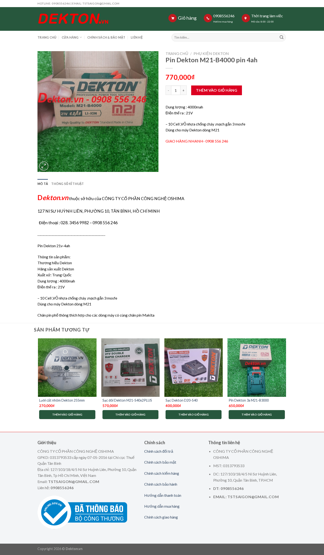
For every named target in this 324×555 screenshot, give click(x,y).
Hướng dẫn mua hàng (162, 506)
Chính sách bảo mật (160, 462)
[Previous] (38, 381)
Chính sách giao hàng (161, 517)
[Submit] (282, 37)
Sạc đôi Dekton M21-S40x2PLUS (127, 400)
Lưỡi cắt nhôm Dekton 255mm (62, 400)
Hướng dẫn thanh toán (162, 495)
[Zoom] (43, 166)
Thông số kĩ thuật (67, 184)
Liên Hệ (137, 37)
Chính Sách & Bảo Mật (106, 37)
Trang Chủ (46, 37)
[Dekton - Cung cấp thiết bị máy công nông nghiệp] (96, 19)
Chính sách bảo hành (160, 484)
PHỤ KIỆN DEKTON (211, 53)
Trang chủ (177, 53)
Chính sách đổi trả (158, 451)
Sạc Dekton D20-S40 (182, 400)
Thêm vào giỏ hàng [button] (67, 414)
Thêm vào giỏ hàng (216, 90)
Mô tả (42, 184)
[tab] (42, 183)
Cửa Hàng (70, 37)
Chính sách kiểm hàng (161, 473)
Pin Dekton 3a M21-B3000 (249, 400)
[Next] (285, 381)
